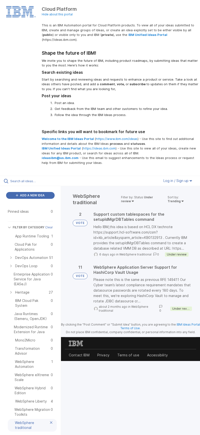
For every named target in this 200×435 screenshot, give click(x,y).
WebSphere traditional (135, 254)
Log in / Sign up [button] (176, 181)
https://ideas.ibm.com (99, 148)
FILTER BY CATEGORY (28, 227)
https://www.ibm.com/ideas (117, 139)
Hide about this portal (57, 14)
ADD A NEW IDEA (32, 195)
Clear (49, 227)
